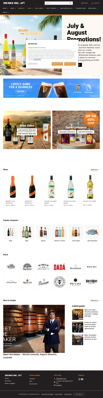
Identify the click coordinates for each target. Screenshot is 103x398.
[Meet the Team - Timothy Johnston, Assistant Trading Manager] (77, 314)
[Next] (98, 75)
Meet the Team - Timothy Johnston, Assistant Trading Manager (91, 313)
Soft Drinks (52, 8)
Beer (12, 8)
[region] (52, 54)
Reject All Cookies (57, 63)
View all (94, 170)
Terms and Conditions (47, 394)
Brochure (93, 8)
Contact (84, 3)
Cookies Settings (32, 63)
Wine (5, 8)
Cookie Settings (78, 394)
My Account (33, 384)
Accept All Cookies (70, 63)
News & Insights (10, 383)
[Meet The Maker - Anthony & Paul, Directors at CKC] (77, 339)
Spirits (21, 8)
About (5, 12)
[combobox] (59, 3)
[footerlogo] (15, 375)
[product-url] (13, 186)
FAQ (30, 381)
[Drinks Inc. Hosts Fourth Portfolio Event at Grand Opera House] (77, 327)
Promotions (81, 8)
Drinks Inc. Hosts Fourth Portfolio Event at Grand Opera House (90, 325)
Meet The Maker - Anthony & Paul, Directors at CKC (90, 337)
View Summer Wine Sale (27, 130)
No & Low (39, 8)
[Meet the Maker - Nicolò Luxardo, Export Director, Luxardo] (34, 329)
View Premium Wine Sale (27, 134)
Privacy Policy (59, 394)
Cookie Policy (68, 394)
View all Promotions (85, 132)
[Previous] (94, 75)
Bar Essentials (66, 8)
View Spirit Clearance (67, 132)
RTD (29, 8)
